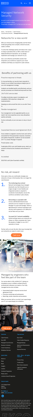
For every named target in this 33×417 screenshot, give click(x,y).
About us (3, 358)
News (2, 363)
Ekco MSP (3, 340)
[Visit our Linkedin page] (2, 396)
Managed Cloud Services (7, 342)
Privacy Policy (20, 360)
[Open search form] (21, 3)
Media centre (4, 373)
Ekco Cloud (19, 337)
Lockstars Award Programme (8, 376)
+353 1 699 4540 (8, 392)
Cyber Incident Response (23, 340)
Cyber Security (4, 337)
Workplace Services (6, 350)
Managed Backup (21, 342)
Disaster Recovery (21, 349)
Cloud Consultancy (5, 347)
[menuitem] (25, 3)
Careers (3, 368)
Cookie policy (20, 362)
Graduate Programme (6, 371)
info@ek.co (5, 391)
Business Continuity (6, 345)
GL (24, 3)
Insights (3, 366)
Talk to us (16, 235)
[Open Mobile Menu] (30, 3)
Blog (2, 361)
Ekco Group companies (22, 365)
